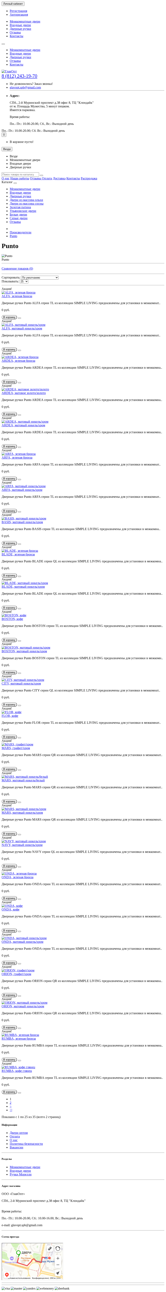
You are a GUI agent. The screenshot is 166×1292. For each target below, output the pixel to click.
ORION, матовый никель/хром (23, 1006)
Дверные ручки (20, 28)
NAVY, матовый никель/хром (22, 845)
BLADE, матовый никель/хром (23, 586)
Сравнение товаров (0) (17, 268)
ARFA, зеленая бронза (17, 457)
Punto (13, 236)
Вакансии (16, 1147)
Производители (20, 232)
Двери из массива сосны (27, 203)
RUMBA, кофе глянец (17, 1071)
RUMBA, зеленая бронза (19, 1038)
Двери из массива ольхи (26, 200)
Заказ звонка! (31, 83)
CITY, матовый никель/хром (21, 683)
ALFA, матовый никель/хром (22, 328)
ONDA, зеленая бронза (17, 877)
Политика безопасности (26, 1143)
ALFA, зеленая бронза (17, 296)
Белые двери (18, 214)
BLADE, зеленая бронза (18, 554)
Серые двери (19, 218)
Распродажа (89, 178)
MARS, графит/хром (16, 748)
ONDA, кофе (10, 909)
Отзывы (15, 32)
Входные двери (20, 25)
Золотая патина (20, 207)
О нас (6, 178)
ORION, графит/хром (16, 974)
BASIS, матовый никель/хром (22, 522)
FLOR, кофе (10, 715)
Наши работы (19, 178)
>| (11, 1110)
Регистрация (18, 11)
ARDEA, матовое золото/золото (24, 393)
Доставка (59, 178)
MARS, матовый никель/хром (22, 812)
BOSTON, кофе (12, 619)
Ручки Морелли (21, 1174)
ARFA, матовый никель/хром (22, 490)
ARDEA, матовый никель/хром (23, 425)
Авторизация (19, 14)
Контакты (16, 36)
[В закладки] (19, 318)
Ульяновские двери (23, 211)
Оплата (47, 178)
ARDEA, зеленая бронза (18, 360)
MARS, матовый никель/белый (23, 780)
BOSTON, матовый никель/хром (24, 651)
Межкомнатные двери (25, 21)
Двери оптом (19, 1132)
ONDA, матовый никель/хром (22, 941)
